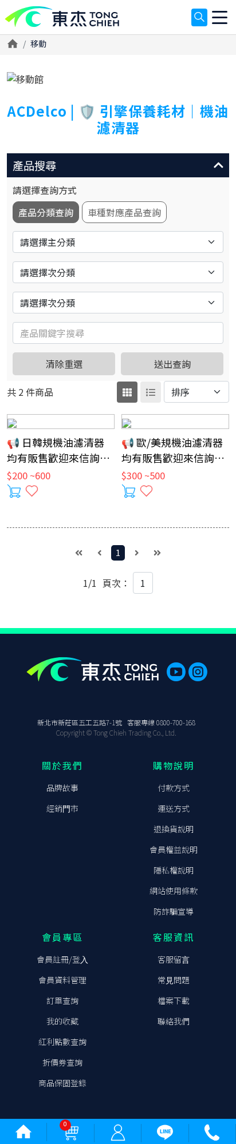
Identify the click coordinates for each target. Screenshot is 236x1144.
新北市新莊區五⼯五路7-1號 (79, 722)
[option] (118, 79)
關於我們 (62, 765)
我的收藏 (62, 1021)
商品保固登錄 (62, 1083)
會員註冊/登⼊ (62, 959)
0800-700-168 (175, 722)
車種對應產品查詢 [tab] (124, 212)
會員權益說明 (174, 849)
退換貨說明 (174, 829)
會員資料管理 (62, 980)
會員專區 (62, 937)
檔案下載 (174, 1000)
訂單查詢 (62, 1000)
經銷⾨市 (62, 808)
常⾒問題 (174, 980)
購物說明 (173, 765)
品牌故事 (62, 787)
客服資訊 (173, 937)
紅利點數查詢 (62, 1041)
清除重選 (64, 364)
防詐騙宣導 (174, 911)
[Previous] (100, 553)
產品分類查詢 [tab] (45, 212)
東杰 (62, 17)
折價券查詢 (62, 1062)
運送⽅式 (174, 808)
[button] (118, 165)
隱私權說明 (174, 870)
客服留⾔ (174, 959)
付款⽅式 (174, 787)
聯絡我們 (174, 1021)
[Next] (137, 553)
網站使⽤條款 (174, 890)
